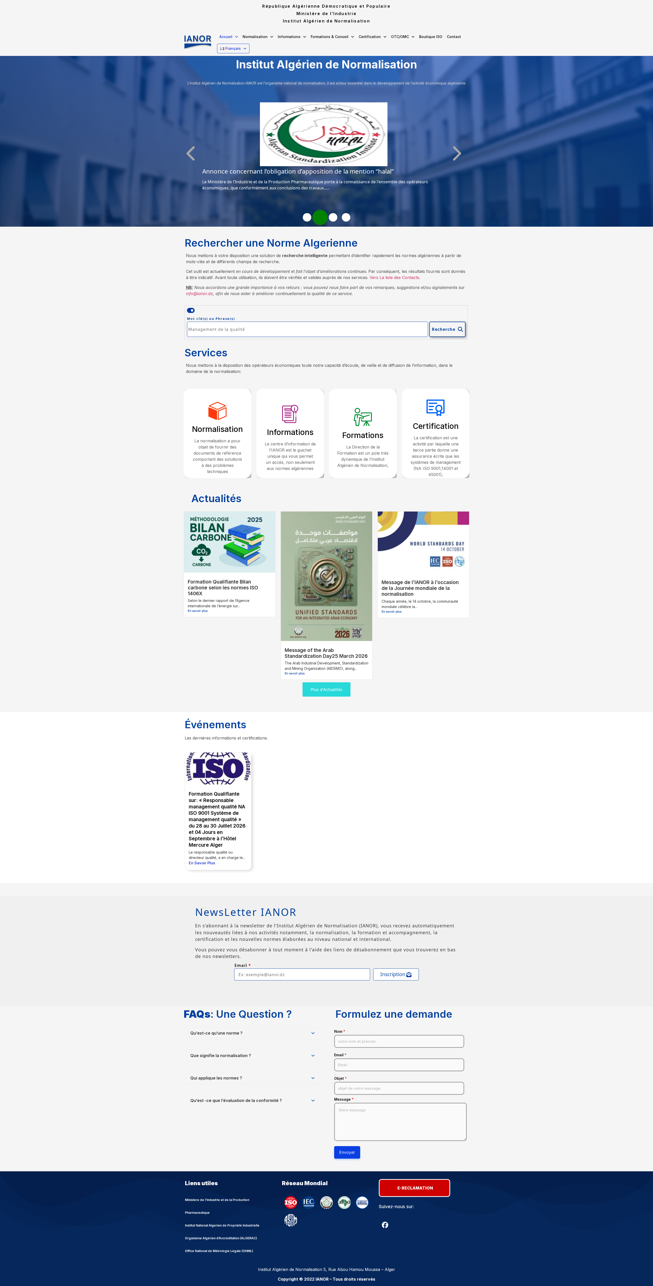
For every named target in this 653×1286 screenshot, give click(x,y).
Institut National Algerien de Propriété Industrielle (222, 1225)
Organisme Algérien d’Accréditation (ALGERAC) (221, 1238)
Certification (370, 36)
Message (344, 1099)
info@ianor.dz (199, 293)
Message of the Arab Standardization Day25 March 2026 (326, 653)
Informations (289, 36)
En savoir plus (198, 611)
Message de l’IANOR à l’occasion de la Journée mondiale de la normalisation (420, 588)
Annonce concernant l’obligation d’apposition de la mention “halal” (298, 171)
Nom (339, 1031)
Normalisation (255, 36)
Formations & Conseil (329, 36)
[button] (228, 37)
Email (340, 1055)
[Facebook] (385, 1225)
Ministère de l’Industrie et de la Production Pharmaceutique (217, 1206)
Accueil (225, 36)
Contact (454, 36)
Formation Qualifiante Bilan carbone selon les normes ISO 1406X (223, 588)
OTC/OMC (400, 36)
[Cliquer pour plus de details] (323, 164)
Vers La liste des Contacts (394, 277)
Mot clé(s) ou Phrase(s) (211, 318)
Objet (340, 1078)
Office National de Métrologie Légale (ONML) (219, 1251)
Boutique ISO (430, 36)
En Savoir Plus (202, 862)
